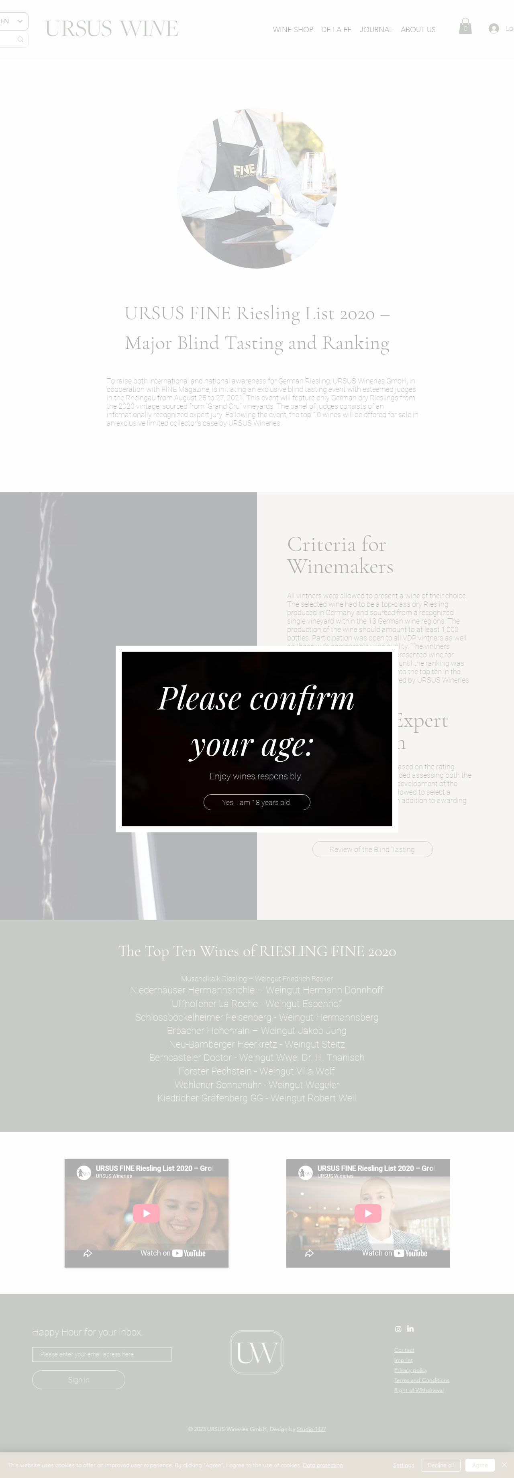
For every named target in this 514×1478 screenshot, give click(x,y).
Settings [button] (403, 1465)
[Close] (504, 1465)
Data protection (323, 1465)
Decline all (441, 1465)
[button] (257, 802)
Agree (480, 1465)
